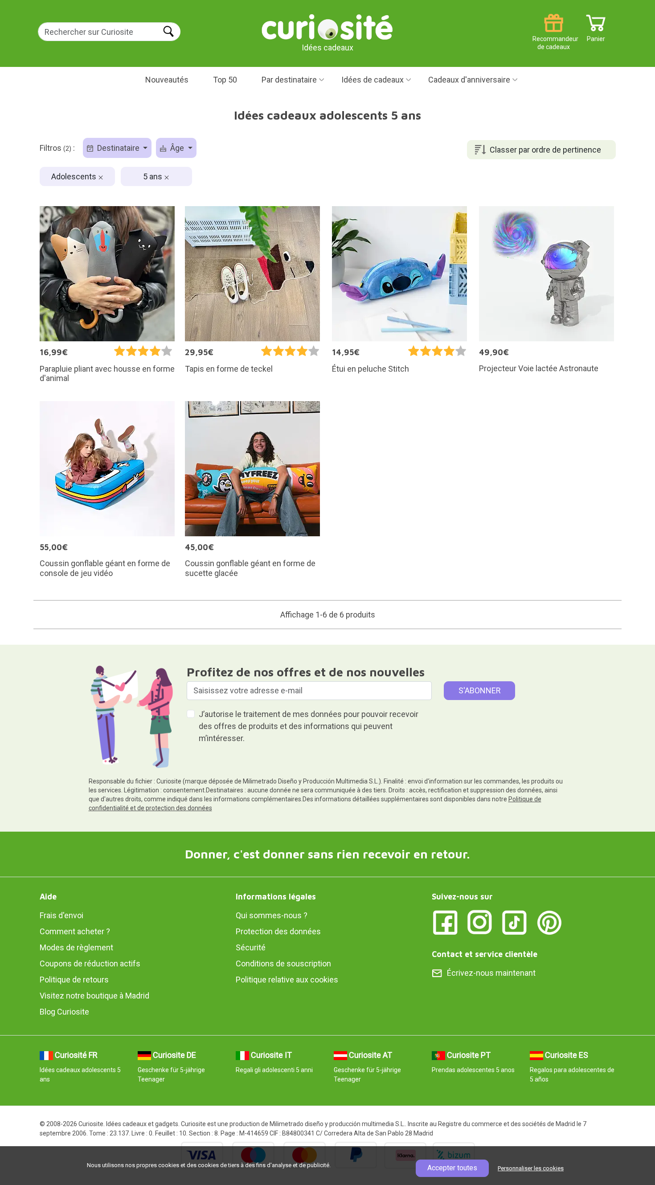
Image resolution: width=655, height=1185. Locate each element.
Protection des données (278, 931)
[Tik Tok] (514, 922)
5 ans (153, 176)
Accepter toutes (452, 1168)
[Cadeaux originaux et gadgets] (327, 26)
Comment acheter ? (75, 931)
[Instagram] (480, 922)
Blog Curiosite (64, 1011)
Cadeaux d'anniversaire (469, 79)
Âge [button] (177, 148)
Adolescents (74, 176)
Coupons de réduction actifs (90, 963)
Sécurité (251, 947)
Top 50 (225, 79)
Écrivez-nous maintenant (491, 973)
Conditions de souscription (283, 963)
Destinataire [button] (118, 148)
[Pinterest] (549, 922)
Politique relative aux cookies (287, 979)
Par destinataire (289, 79)
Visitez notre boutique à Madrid (94, 995)
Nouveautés (166, 79)
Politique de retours (74, 979)
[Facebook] (445, 922)
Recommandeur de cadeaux (553, 35)
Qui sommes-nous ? (271, 915)
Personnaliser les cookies (531, 1168)
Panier (596, 35)
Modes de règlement (76, 947)
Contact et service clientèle (484, 954)
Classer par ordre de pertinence (545, 149)
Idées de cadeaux (372, 79)
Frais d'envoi (61, 915)
